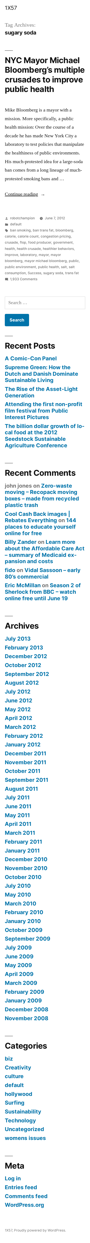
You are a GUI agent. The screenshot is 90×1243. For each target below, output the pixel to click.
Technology (20, 1120)
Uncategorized (24, 1129)
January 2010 (23, 921)
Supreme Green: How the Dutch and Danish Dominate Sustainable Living (41, 373)
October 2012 (23, 665)
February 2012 (24, 736)
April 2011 (18, 824)
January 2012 (23, 744)
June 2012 (18, 700)
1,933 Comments (23, 279)
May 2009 (18, 965)
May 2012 (18, 709)
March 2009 (21, 983)
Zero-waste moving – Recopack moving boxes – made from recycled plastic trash (42, 495)
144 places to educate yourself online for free (40, 526)
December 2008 (26, 1009)
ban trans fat (43, 230)
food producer (39, 242)
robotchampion (22, 218)
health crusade (29, 249)
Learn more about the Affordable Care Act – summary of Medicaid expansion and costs (45, 551)
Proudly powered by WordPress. (40, 1230)
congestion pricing (56, 236)
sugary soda (53, 273)
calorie (10, 236)
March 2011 (20, 833)
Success (34, 273)
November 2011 (25, 762)
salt (64, 267)
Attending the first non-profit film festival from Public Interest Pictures (43, 410)
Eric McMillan (23, 585)
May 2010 (18, 894)
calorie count (28, 236)
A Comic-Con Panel (31, 358)
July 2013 (18, 638)
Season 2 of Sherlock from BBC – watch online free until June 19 (43, 591)
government (63, 242)
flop (23, 242)
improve (11, 255)
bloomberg (64, 230)
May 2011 (17, 815)
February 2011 (23, 841)
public (74, 261)
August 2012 (22, 682)
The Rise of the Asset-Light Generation (41, 392)
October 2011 (22, 771)
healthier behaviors (58, 249)
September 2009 (27, 938)
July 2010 (18, 885)
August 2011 (21, 788)
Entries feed (21, 1187)
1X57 (11, 8)
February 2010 (24, 912)
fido (10, 570)
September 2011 (26, 780)
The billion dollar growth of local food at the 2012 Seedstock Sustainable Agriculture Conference (45, 436)
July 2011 (17, 797)
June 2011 (18, 806)
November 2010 (26, 868)
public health (48, 267)
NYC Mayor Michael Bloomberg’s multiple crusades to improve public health (45, 74)
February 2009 (24, 992)
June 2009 (19, 956)
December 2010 (26, 859)
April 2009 (19, 974)
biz (9, 1058)
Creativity (18, 1067)
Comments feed (26, 1196)
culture (14, 1076)
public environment (20, 267)
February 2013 (24, 647)
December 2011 (25, 753)
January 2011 (22, 850)
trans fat (72, 273)
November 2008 (26, 1018)
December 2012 (26, 656)
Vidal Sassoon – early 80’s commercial (43, 573)
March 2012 (20, 727)
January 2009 (23, 1000)
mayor (44, 255)
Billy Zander (20, 542)
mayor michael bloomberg (45, 261)
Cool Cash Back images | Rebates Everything (37, 517)
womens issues (25, 1138)
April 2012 (18, 718)
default (16, 224)
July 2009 (18, 947)
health (10, 249)
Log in (13, 1178)
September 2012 (27, 674)
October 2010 (23, 877)
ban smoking (20, 230)
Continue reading (25, 194)
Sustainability (23, 1111)
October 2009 (23, 930)
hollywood (18, 1094)
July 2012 (18, 691)
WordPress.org (24, 1205)
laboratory (28, 255)
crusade (11, 242)
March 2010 (20, 903)
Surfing (14, 1102)
